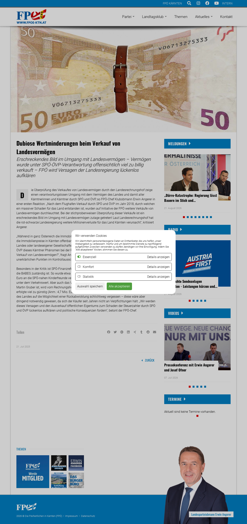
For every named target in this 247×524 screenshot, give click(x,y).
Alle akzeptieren (119, 286)
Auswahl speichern (90, 286)
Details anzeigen (158, 267)
